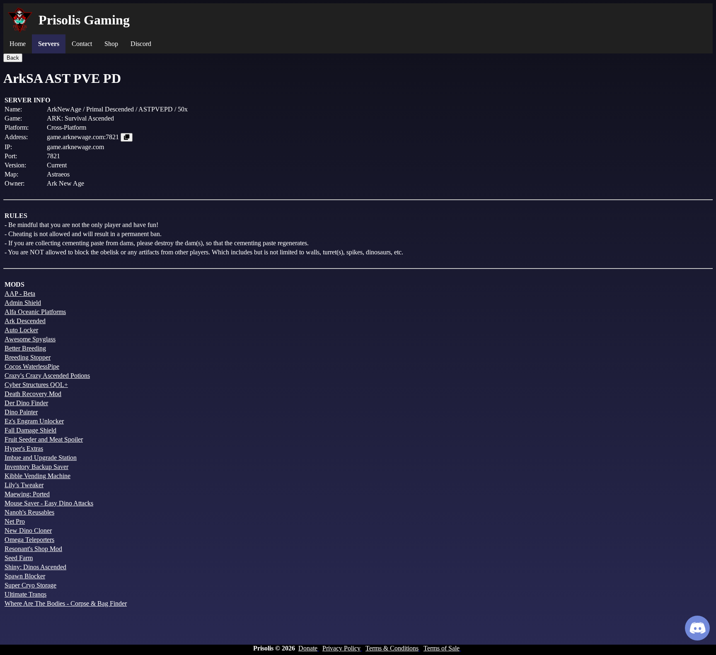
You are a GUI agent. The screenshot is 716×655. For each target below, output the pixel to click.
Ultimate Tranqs (25, 594)
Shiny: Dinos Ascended (35, 566)
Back (13, 58)
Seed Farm (19, 557)
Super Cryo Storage (30, 585)
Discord (141, 43)
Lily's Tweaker (24, 484)
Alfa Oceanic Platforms (35, 311)
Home (18, 43)
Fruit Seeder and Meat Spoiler (44, 439)
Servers (48, 43)
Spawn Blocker (25, 576)
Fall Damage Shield (30, 430)
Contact (82, 43)
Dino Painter (21, 412)
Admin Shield (23, 302)
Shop (111, 43)
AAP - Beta (20, 293)
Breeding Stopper (28, 357)
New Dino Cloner (28, 530)
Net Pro (15, 521)
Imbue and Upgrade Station (41, 457)
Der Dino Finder (26, 402)
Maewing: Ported (27, 494)
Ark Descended (25, 320)
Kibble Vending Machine (37, 475)
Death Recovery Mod (33, 393)
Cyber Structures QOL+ (36, 384)
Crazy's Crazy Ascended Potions (47, 375)
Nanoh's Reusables (29, 512)
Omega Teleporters (29, 539)
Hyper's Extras (24, 448)
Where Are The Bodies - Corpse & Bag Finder (66, 603)
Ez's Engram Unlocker (34, 421)
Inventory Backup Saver (36, 466)
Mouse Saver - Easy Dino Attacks (49, 503)
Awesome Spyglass (30, 339)
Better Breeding (25, 348)
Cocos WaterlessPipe (32, 366)
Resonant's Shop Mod (33, 548)
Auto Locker (21, 330)
